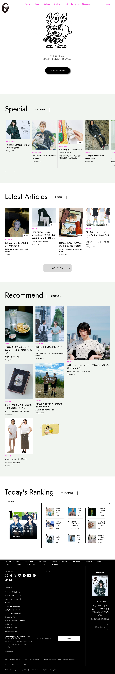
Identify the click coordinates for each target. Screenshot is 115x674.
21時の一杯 (8, 624)
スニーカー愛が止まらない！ (14, 592)
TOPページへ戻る (57, 70)
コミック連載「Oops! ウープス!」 (15, 613)
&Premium (52, 659)
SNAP (18, 561)
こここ (19, 664)
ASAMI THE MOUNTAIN (12, 606)
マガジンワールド (34, 670)
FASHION (8, 561)
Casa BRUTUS (37, 659)
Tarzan (59, 659)
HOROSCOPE (31, 565)
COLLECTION (29, 561)
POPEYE (18, 659)
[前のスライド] (6, 171)
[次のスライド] (10, 171)
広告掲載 (45, 670)
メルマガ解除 (9, 651)
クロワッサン (27, 659)
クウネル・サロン (10, 664)
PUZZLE (43, 565)
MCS (24, 664)
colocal (65, 659)
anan (6, 659)
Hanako (45, 659)
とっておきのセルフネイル (13, 595)
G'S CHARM (42, 561)
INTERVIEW (77, 561)
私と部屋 (7, 603)
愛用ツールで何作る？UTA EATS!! (15, 620)
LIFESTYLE (89, 561)
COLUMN (18, 565)
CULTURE (65, 561)
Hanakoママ (73, 659)
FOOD (99, 561)
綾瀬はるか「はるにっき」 (13, 610)
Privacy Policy (53, 670)
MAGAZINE (54, 565)
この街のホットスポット (12, 628)
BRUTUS (12, 659)
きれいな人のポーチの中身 (13, 599)
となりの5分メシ (10, 617)
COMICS (7, 565)
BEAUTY (54, 561)
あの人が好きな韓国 (11, 631)
